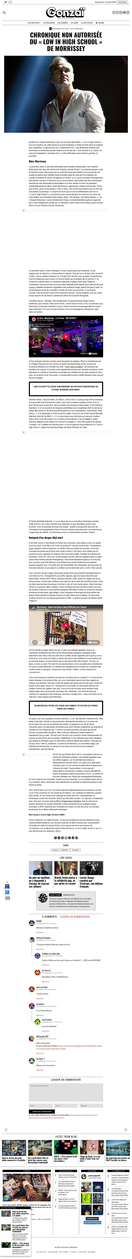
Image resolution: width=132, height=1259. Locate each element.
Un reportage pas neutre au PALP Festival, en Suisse (118, 1159)
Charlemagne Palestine (71, 801)
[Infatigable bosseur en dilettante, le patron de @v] (98, 1210)
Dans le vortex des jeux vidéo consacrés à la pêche (13, 1159)
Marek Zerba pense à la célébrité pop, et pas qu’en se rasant (65, 880)
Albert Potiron (62, 29)
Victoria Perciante (43, 937)
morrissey (65, 850)
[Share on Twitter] (7, 894)
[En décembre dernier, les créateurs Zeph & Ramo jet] (98, 1198)
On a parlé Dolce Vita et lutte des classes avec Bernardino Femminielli (38, 1160)
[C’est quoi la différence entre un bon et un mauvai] (98, 1187)
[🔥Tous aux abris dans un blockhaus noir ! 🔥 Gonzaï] (86, 1198)
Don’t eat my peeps (73, 367)
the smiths (75, 850)
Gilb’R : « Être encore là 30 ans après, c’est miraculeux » (65, 1158)
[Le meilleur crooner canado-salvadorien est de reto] (86, 1210)
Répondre (40, 932)
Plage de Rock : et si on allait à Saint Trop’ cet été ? (90, 1158)
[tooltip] (113, 12)
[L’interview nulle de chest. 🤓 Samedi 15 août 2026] (86, 1187)
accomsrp (40, 1003)
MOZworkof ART (42, 1036)
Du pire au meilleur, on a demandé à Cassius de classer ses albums (39, 882)
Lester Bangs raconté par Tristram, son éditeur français (91, 882)
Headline (55, 850)
